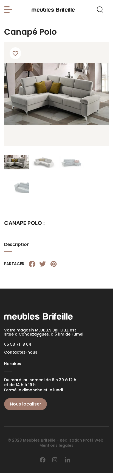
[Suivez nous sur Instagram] (54, 459)
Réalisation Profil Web (81, 440)
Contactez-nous (20, 352)
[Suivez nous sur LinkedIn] (67, 459)
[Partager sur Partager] (32, 264)
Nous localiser (25, 404)
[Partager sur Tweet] (42, 264)
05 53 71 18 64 (17, 344)
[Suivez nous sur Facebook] (42, 459)
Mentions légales (56, 445)
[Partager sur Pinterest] (53, 264)
